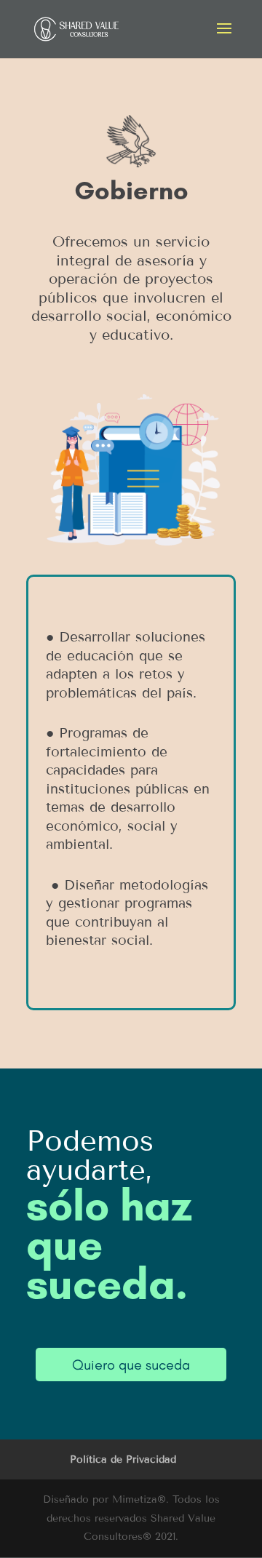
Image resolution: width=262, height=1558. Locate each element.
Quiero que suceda (131, 1364)
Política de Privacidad (123, 1459)
